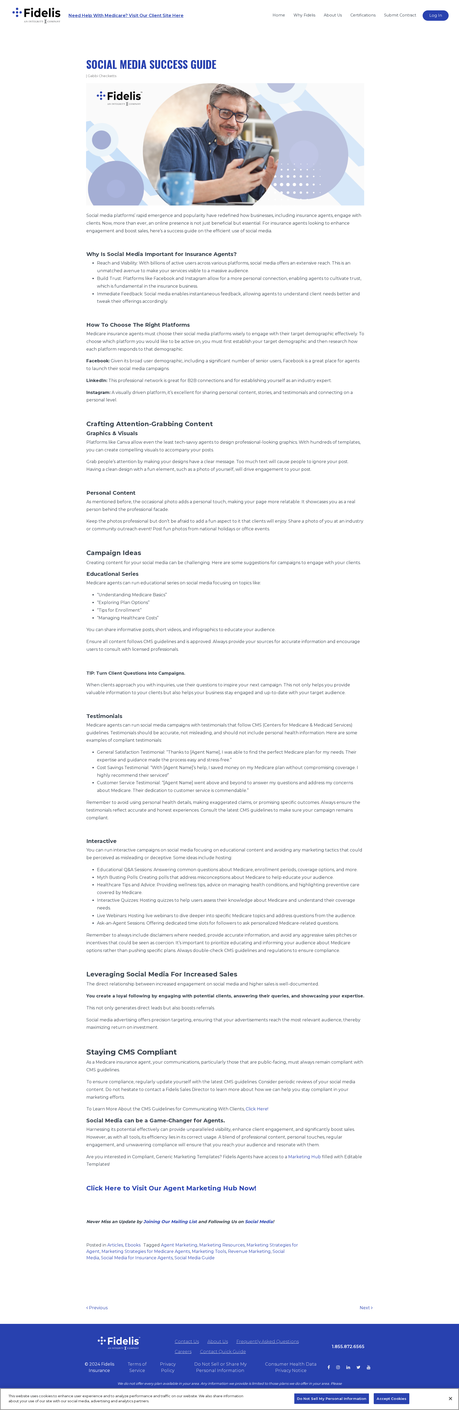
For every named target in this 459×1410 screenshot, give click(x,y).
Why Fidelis (304, 15)
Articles (115, 1245)
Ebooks (133, 1245)
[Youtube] (372, 1367)
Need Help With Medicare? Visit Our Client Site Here (126, 15)
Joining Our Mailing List (170, 1221)
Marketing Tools (209, 1251)
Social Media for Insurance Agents (137, 1257)
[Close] (450, 1398)
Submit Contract (400, 15)
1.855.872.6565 (348, 1346)
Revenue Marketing (249, 1251)
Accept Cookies (391, 1398)
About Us (333, 15)
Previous (98, 1307)
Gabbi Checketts (102, 76)
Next (365, 1307)
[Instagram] (341, 1367)
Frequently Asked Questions (267, 1341)
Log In (435, 15)
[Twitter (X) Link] (361, 1367)
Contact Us (187, 1341)
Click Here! (257, 1108)
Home (279, 15)
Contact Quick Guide (223, 1351)
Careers (183, 1351)
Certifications (363, 15)
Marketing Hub (304, 1156)
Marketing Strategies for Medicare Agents (145, 1251)
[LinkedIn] (351, 1367)
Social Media (259, 1221)
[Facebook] (332, 1367)
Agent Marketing (179, 1245)
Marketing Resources (222, 1245)
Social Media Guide (195, 1257)
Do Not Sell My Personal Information (332, 1398)
